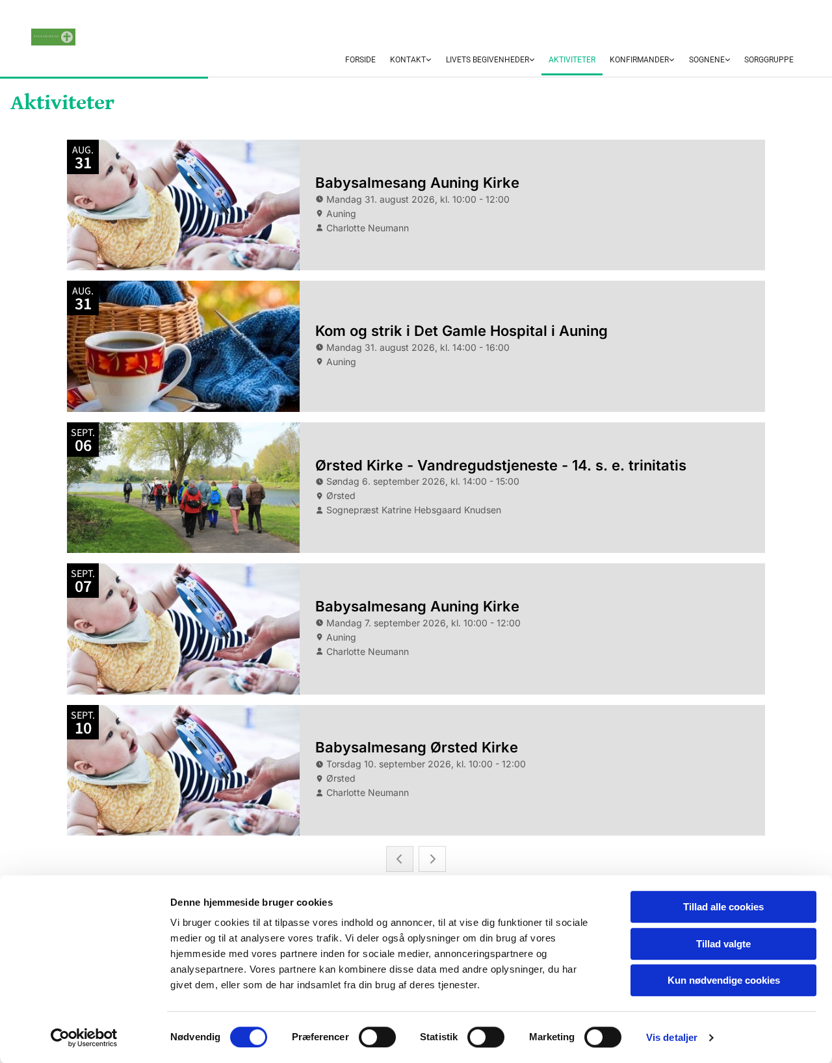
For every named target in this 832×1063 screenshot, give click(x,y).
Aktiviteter (572, 59)
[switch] (377, 1037)
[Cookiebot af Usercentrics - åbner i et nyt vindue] (84, 1037)
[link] (410, 60)
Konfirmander (639, 59)
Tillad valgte (723, 943)
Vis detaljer (671, 1037)
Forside (360, 59)
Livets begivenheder (487, 59)
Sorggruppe (769, 59)
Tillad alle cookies (723, 906)
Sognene (707, 59)
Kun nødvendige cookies (724, 980)
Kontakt (408, 59)
